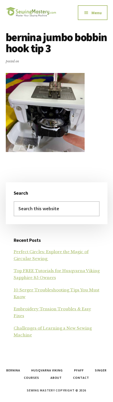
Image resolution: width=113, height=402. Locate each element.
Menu (96, 12)
